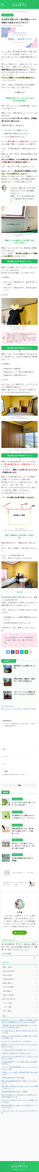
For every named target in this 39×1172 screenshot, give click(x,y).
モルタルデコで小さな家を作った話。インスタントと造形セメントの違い (19, 1057)
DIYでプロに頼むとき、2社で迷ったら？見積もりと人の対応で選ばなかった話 (19, 1096)
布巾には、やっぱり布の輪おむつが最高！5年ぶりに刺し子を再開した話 (19, 1037)
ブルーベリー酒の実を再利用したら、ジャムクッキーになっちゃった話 (19, 1068)
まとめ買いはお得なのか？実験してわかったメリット (18, 1050)
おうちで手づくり (19, 5)
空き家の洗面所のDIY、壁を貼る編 (12, 1078)
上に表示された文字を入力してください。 (14, 774)
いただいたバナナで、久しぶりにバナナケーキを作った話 (19, 1112)
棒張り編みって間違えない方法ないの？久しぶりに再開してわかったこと (19, 1087)
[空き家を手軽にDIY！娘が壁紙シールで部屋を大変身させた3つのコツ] (22, 652)
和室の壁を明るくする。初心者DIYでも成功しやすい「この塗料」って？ (22, 831)
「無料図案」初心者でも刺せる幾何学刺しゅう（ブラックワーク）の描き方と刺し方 (19, 1026)
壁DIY (15, 708)
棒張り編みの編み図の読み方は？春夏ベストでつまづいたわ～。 (19, 1082)
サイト (4, 764)
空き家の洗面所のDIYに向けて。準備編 (14, 1091)
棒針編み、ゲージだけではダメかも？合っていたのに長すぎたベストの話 (19, 1045)
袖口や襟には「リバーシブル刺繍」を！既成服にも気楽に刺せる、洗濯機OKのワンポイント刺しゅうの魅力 (19, 1021)
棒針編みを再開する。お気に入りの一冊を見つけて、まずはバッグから (19, 1106)
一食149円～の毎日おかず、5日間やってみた (16, 1053)
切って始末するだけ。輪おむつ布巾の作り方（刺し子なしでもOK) (19, 1032)
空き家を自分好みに (8, 706)
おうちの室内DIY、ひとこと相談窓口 (18, 637)
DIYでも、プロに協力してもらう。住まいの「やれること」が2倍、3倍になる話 (23, 845)
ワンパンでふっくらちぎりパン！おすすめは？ (16, 1041)
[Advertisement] (19, 1135)
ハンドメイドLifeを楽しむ (19, 1163)
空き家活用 (33, 708)
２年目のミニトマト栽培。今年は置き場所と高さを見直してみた (19, 1073)
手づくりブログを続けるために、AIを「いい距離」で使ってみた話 (19, 1101)
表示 (22, 92)
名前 (4, 749)
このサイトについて (21, 949)
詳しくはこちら (19, 933)
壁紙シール (20, 708)
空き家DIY (26, 708)
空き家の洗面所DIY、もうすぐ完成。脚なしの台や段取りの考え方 (19, 1063)
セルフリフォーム (8, 708)
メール (4, 756)
